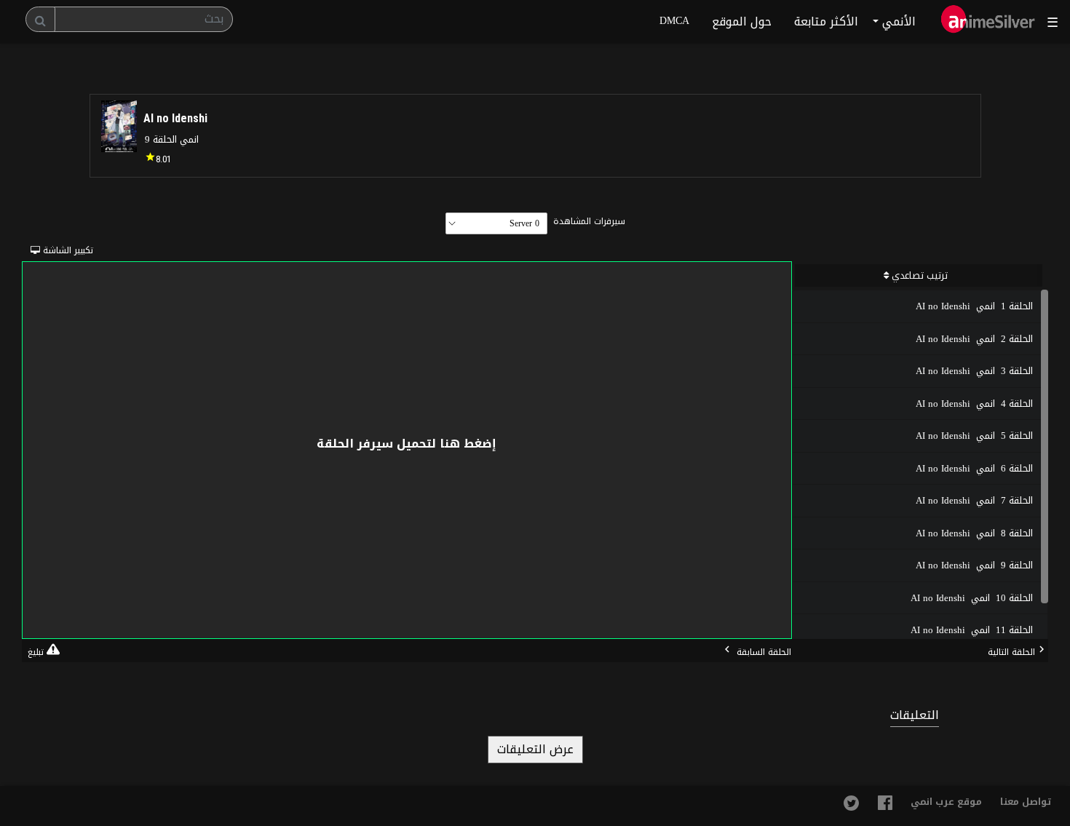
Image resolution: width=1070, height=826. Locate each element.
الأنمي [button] (897, 21)
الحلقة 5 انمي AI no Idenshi (974, 435)
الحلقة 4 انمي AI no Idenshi (974, 403)
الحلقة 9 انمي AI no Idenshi (974, 565)
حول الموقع (742, 21)
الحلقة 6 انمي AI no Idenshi (974, 468)
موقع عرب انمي (946, 802)
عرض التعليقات (535, 749)
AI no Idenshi (175, 118)
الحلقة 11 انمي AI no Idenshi (972, 630)
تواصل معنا (1026, 802)
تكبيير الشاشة (43, 250)
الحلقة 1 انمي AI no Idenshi (974, 306)
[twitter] (851, 807)
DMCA (674, 21)
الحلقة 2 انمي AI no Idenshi (974, 339)
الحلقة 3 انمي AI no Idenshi (974, 371)
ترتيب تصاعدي (918, 275)
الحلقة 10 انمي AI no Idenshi (972, 598)
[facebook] (885, 807)
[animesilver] (987, 22)
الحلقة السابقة (762, 652)
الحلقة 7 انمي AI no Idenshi (974, 500)
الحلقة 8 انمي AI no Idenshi (974, 533)
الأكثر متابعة (826, 21)
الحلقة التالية (1011, 652)
